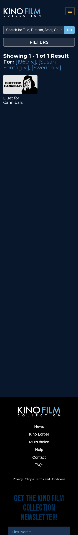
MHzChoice (39, 442)
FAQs (39, 465)
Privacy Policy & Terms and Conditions (39, 479)
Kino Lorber (39, 434)
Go (69, 30)
